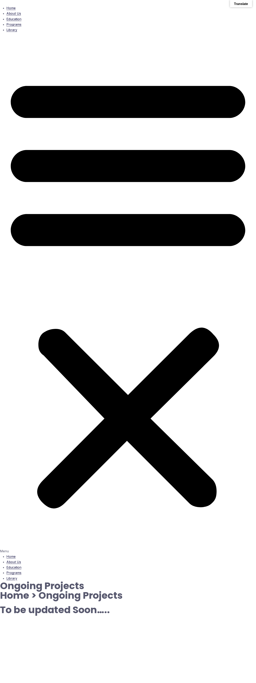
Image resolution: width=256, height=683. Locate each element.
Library (11, 30)
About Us (13, 13)
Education (13, 19)
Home (11, 8)
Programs (13, 24)
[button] (128, 293)
